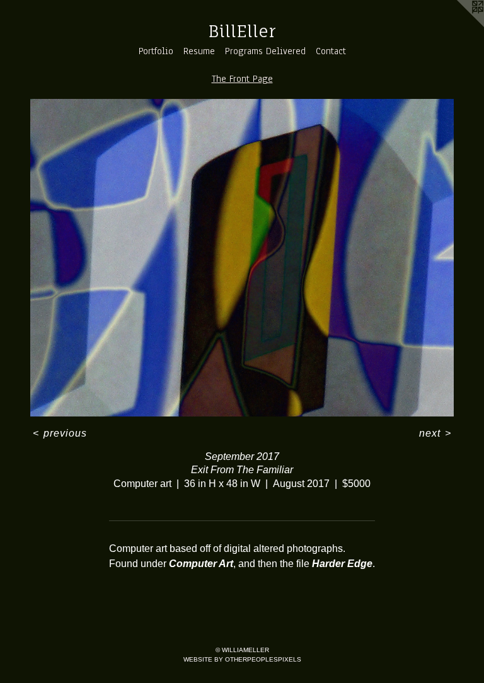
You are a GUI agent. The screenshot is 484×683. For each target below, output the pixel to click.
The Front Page (242, 78)
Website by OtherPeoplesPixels (242, 659)
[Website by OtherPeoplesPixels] (459, 25)
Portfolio (156, 51)
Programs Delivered (265, 51)
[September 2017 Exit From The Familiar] (242, 257)
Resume (199, 51)
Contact (331, 51)
